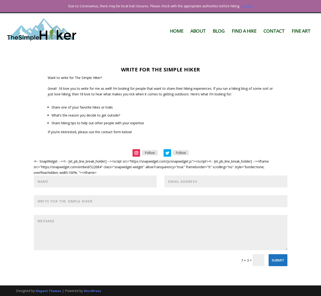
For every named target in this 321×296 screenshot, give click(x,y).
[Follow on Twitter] (167, 153)
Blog (219, 31)
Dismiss (247, 6)
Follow (150, 152)
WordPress (92, 291)
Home (176, 31)
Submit (278, 260)
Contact (274, 31)
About (198, 31)
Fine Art (301, 31)
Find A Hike (244, 31)
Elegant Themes (48, 291)
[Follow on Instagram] (136, 153)
